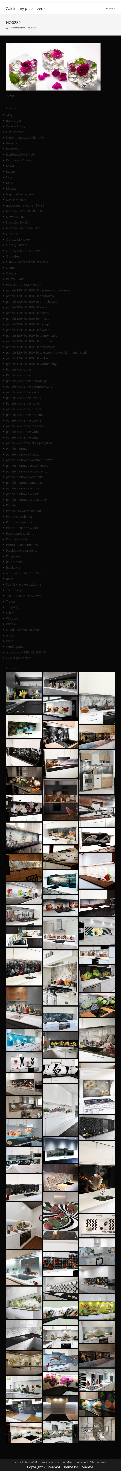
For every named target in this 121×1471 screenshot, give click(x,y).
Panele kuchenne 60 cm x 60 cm (29, 375)
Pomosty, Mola (17, 539)
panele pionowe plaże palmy (26, 471)
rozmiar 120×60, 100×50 (23, 573)
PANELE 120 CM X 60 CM (24, 285)
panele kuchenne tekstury (25, 426)
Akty (9, 115)
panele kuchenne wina (22, 437)
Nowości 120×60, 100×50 (24, 211)
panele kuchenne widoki (23, 432)
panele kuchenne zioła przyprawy (30, 443)
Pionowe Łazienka (19, 516)
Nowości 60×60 (17, 222)
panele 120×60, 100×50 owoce (27, 330)
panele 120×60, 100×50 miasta (28, 318)
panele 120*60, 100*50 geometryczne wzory (38, 290)
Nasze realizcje (16, 200)
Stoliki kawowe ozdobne (23, 584)
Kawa (10, 166)
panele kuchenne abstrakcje (26, 381)
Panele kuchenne (18, 369)
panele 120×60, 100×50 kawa (26, 307)
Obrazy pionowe (18, 239)
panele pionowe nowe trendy (27, 466)
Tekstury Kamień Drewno (24, 596)
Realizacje (13, 567)
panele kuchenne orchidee (25, 415)
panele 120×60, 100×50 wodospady (31, 364)
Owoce (11, 268)
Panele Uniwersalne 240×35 (26, 511)
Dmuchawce (15, 132)
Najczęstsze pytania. (20, 194)
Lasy (9, 177)
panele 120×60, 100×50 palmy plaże (31, 335)
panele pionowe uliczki (22, 488)
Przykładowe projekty (21, 550)
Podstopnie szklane (20, 533)
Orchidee (12, 256)
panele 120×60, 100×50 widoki (27, 358)
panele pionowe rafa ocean (25, 482)
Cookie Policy (15, 126)
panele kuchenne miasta (24, 409)
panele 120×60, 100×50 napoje (28, 324)
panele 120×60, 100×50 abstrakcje (30, 296)
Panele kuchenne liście (22, 403)
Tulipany (12, 607)
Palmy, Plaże (15, 279)
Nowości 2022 (16, 217)
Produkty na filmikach (22, 545)
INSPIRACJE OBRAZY (20, 154)
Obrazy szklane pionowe (23, 251)
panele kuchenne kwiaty (23, 398)
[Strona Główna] (7, 27)
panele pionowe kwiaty (22, 454)
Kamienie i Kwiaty (19, 160)
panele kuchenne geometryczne (29, 386)
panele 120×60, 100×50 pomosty (29, 341)
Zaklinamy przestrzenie (26, 8)
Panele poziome (17, 505)
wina (9, 635)
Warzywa (12, 618)
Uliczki (10, 613)
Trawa (10, 601)
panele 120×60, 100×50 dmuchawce (32, 301)
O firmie (12, 234)
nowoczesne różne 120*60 (25, 205)
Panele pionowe (17, 449)
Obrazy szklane (17, 245)
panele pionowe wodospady (26, 499)
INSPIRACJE (14, 149)
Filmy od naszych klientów (25, 137)
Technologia (14, 590)
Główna (11, 143)
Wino (10, 641)
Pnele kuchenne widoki (23, 528)
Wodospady (14, 647)
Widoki (11, 624)
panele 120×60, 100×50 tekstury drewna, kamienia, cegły (46, 352)
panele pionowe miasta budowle (29, 460)
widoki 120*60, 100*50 (22, 630)
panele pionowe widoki (23, 494)
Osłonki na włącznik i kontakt (27, 262)
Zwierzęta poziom (19, 658)
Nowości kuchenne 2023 (23, 228)
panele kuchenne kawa (22, 392)
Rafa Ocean (14, 562)
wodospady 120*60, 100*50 (26, 652)
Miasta (11, 188)
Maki (9, 183)
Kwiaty (11, 171)
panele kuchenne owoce (23, 420)
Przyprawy (13, 556)
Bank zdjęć (14, 120)
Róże (9, 579)
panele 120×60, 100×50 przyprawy (30, 347)
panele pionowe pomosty (24, 477)
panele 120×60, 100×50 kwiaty (27, 313)
